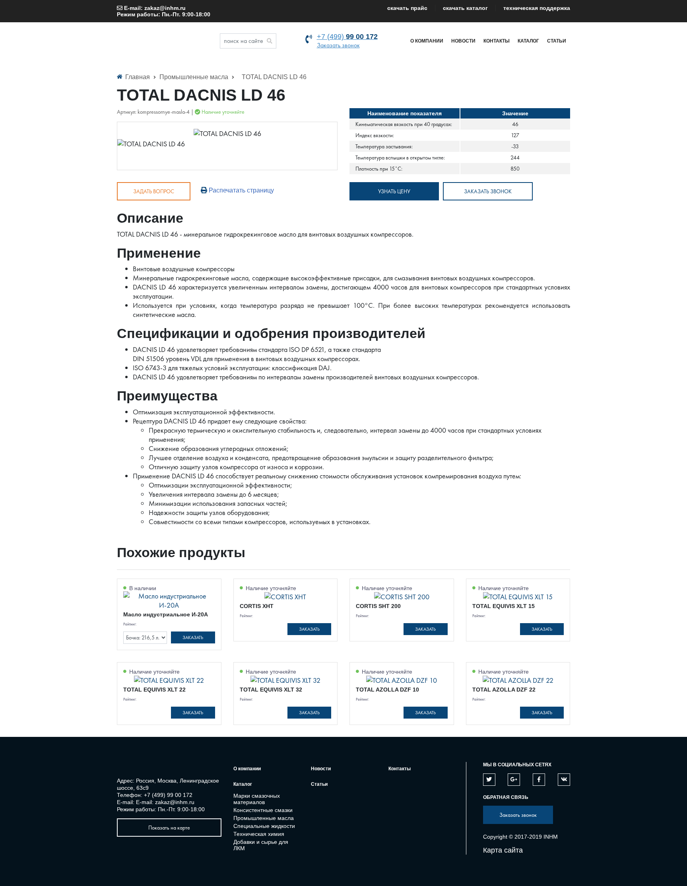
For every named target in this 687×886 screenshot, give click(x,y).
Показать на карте (169, 827)
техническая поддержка (536, 8)
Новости (463, 41)
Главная (137, 77)
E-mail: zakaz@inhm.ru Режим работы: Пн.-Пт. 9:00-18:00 (163, 11)
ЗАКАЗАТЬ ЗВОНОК (488, 191)
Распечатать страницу (240, 190)
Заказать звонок (338, 45)
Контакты (496, 41)
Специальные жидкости (264, 826)
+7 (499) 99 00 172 (168, 795)
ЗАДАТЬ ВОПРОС (153, 191)
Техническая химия (258, 834)
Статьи (556, 41)
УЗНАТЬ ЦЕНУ (394, 191)
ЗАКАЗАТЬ (192, 637)
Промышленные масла (194, 77)
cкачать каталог (465, 8)
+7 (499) (347, 37)
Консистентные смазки (263, 810)
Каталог (528, 41)
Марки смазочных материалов (256, 799)
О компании (426, 41)
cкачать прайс (407, 8)
